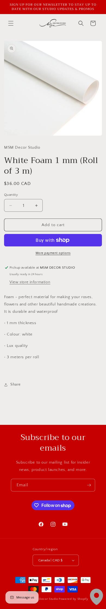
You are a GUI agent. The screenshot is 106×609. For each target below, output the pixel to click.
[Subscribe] (89, 485)
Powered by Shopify (73, 599)
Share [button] (15, 384)
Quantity (11, 195)
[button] (11, 23)
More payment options (53, 253)
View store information (30, 282)
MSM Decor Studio (44, 599)
